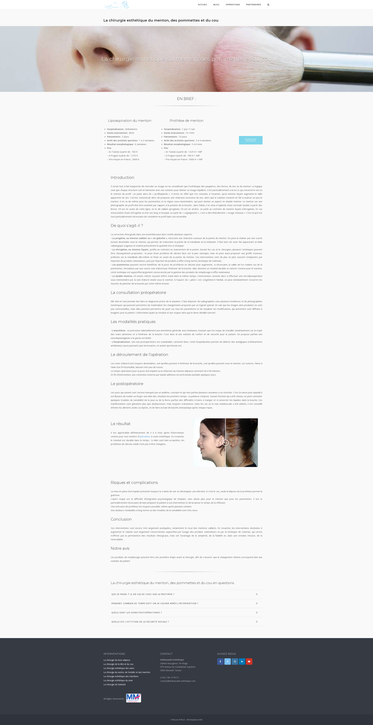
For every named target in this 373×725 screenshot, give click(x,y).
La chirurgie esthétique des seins (118, 668)
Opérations (233, 4)
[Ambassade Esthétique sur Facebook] (220, 661)
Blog (216, 4)
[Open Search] (268, 5)
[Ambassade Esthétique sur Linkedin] (242, 661)
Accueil (202, 4)
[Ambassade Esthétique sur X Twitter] (227, 661)
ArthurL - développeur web (190, 719)
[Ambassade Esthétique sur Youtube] (249, 661)
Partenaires (253, 4)
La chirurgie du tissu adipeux (116, 660)
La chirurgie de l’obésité (114, 684)
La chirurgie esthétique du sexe (118, 680)
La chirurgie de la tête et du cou (118, 664)
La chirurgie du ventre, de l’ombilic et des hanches (126, 672)
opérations (144, 436)
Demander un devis (251, 140)
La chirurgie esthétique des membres (120, 676)
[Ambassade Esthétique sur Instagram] (235, 661)
